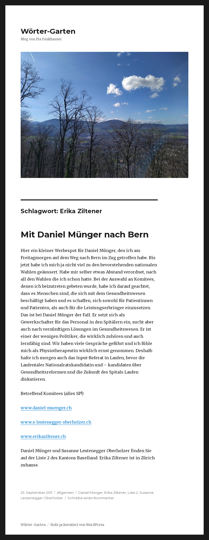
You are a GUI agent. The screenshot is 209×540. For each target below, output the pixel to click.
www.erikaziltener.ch (43, 436)
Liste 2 (133, 492)
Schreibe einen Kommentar (91, 498)
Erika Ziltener (115, 492)
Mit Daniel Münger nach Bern (85, 234)
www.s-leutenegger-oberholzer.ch (56, 422)
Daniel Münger (90, 492)
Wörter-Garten (48, 31)
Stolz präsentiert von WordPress (77, 525)
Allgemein (65, 492)
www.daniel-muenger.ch (46, 407)
